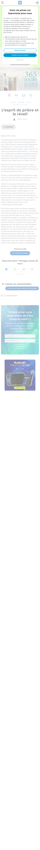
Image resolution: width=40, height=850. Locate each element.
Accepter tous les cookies (20, 55)
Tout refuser (20, 60)
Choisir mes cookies (20, 50)
